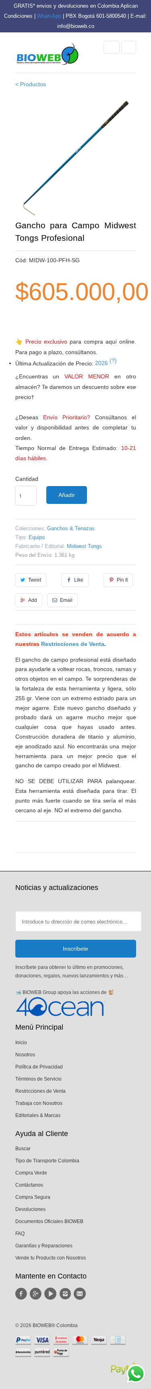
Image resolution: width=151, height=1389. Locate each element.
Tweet (34, 580)
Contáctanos (29, 1185)
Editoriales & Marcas (37, 1115)
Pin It (122, 580)
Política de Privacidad (39, 1067)
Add (32, 600)
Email (66, 600)
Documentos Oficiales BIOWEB (49, 1221)
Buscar (23, 1148)
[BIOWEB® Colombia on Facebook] (22, 1294)
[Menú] (111, 47)
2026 (106, 363)
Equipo (37, 537)
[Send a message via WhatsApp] (136, 1374)
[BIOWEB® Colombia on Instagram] (66, 1294)
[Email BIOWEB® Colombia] (81, 1294)
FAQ (20, 1233)
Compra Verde (31, 1173)
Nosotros (25, 1055)
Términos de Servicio (38, 1079)
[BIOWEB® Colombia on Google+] (37, 1294)
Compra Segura (32, 1197)
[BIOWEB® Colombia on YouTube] (51, 1294)
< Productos (30, 84)
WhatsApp (49, 16)
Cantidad (26, 479)
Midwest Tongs (84, 546)
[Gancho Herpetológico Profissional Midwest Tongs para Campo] (75, 158)
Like (78, 580)
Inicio (21, 1042)
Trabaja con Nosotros (38, 1103)
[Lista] (128, 47)
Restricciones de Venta (72, 644)
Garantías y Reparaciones (43, 1246)
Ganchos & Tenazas (71, 528)
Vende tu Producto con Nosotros (50, 1258)
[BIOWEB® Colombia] (47, 55)
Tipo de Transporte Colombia (47, 1161)
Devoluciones (30, 1209)
